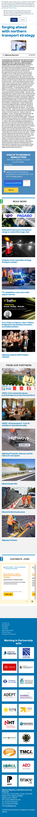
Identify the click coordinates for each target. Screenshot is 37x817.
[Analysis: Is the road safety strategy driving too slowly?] (18, 246)
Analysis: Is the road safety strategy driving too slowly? (16, 261)
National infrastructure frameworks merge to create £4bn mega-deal (16, 231)
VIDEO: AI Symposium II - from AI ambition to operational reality (15, 424)
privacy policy (17, 176)
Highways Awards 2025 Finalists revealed (15, 356)
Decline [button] (23, 20)
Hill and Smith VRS (9, 484)
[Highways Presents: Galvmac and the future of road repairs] (18, 440)
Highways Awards (7, 630)
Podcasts (5, 627)
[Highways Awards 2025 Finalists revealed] (18, 341)
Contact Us (5, 623)
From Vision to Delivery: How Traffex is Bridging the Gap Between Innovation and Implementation (18, 324)
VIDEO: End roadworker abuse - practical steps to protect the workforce (18, 394)
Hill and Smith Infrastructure (13, 512)
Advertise (5, 629)
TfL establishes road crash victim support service (15, 293)
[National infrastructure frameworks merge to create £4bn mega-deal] (18, 216)
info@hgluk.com (11, 806)
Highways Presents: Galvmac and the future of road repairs (17, 454)
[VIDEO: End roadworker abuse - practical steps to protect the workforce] (18, 379)
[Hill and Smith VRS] (18, 470)
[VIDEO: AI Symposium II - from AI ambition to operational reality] (18, 409)
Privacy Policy (12, 8)
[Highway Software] (18, 526)
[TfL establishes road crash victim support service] (18, 278)
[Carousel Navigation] (30, 601)
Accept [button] (14, 20)
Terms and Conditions (9, 634)
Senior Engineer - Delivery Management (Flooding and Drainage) (12, 575)
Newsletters (6, 625)
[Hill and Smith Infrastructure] (18, 498)
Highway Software (9, 540)
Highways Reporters (12, 55)
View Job (8, 594)
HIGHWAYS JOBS (20, 559)
